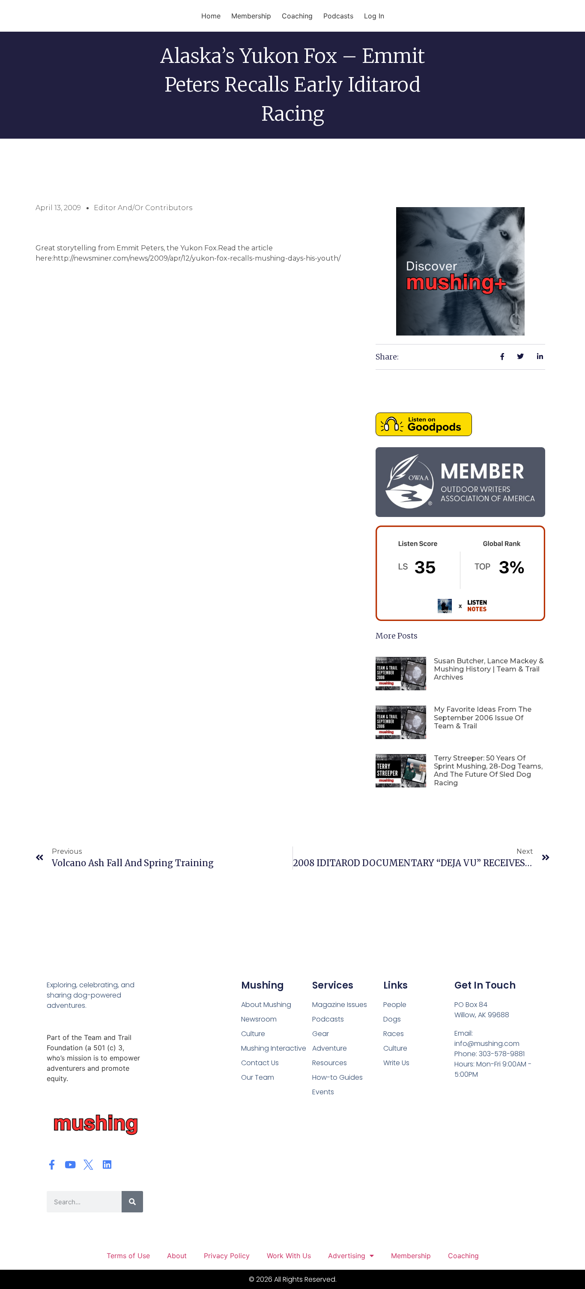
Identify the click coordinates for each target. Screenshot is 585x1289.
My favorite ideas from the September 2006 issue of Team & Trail (482, 717)
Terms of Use (128, 1255)
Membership (251, 16)
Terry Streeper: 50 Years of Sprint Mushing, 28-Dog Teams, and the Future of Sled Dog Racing (488, 770)
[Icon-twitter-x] (88, 1165)
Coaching (297, 16)
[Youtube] (70, 1165)
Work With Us (289, 1255)
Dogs (392, 1019)
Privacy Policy (227, 1255)
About (177, 1255)
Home (211, 16)
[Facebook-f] (52, 1165)
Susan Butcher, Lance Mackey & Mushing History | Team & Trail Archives (489, 669)
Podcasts (338, 16)
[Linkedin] (107, 1165)
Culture (395, 1048)
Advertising (346, 1255)
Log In (374, 16)
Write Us (396, 1063)
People (394, 1005)
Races (393, 1034)
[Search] (132, 1201)
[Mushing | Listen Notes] (460, 618)
